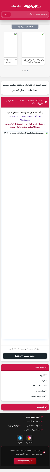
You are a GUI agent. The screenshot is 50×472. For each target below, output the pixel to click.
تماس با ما (16, 6)
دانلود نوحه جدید (33, 425)
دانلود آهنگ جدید (33, 417)
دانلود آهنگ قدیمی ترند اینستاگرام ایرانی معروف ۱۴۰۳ (24, 102)
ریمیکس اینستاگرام (32, 430)
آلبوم (42, 375)
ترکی (43, 380)
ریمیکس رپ (13, 425)
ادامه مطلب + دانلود (25, 356)
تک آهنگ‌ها (34, 349)
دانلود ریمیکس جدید (32, 421)
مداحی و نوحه (38, 396)
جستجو (6, 14)
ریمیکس (40, 390)
